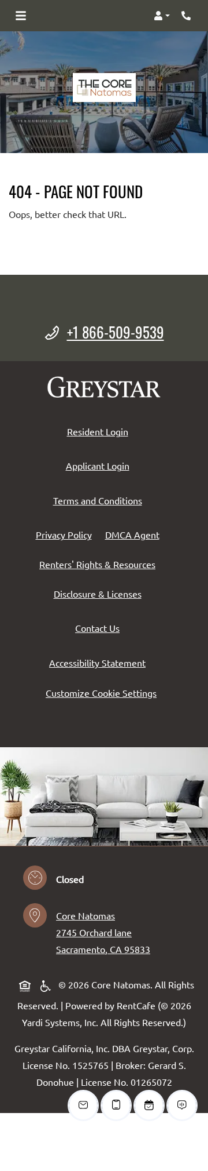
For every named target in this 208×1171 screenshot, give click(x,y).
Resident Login (100, 431)
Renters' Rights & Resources (99, 564)
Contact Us (97, 628)
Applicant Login (100, 465)
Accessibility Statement (99, 662)
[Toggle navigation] (20, 16)
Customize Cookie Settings (101, 693)
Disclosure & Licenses (100, 593)
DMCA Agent (134, 534)
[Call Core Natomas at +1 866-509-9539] (187, 16)
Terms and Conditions (100, 500)
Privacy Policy (66, 534)
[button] (162, 16)
